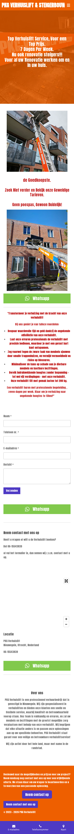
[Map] (37, 603)
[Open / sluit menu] (68, 5)
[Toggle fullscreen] (66, 581)
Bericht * (8, 464)
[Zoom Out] (66, 624)
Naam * (7, 416)
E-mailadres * (11, 448)
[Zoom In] (66, 619)
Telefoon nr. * (11, 432)
